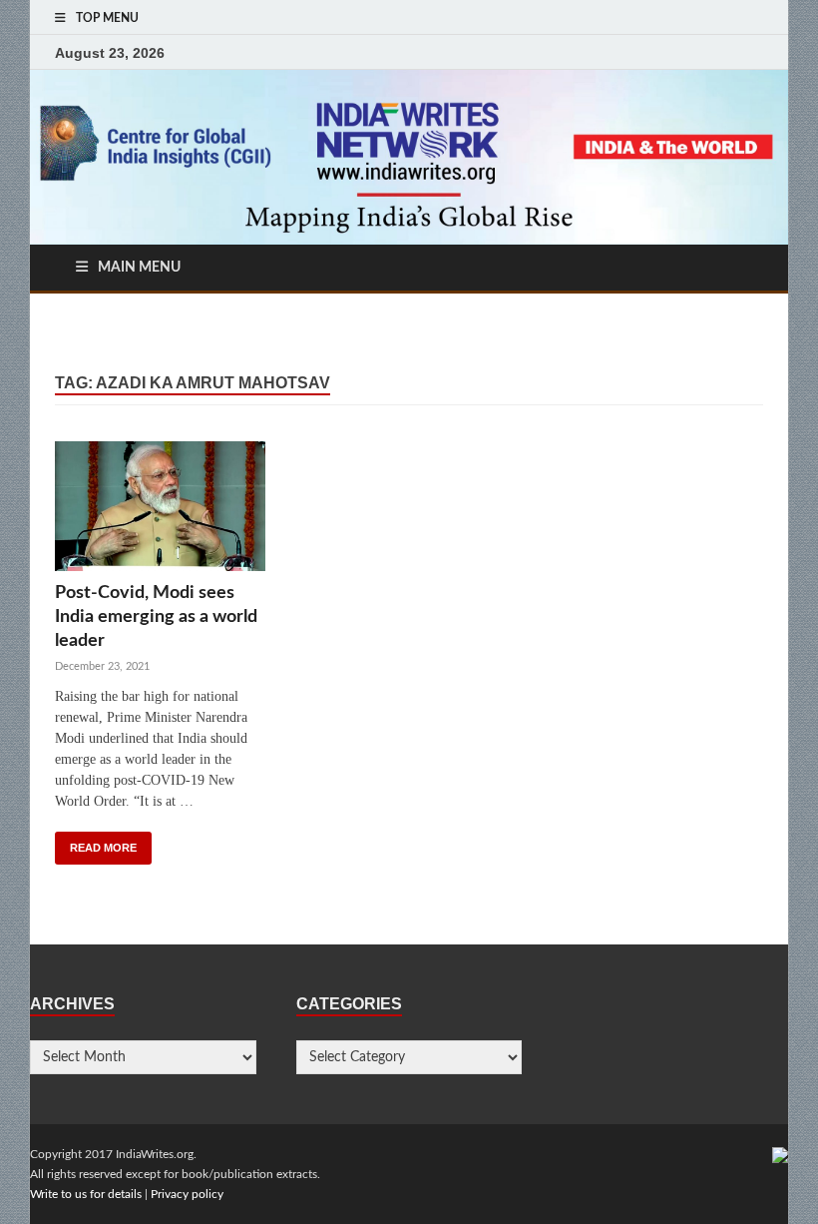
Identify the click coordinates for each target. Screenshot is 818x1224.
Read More (103, 848)
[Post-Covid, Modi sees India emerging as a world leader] (160, 511)
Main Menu (139, 268)
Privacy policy (187, 1194)
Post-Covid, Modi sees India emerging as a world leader (156, 616)
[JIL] (780, 1154)
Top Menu (107, 18)
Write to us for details (86, 1194)
